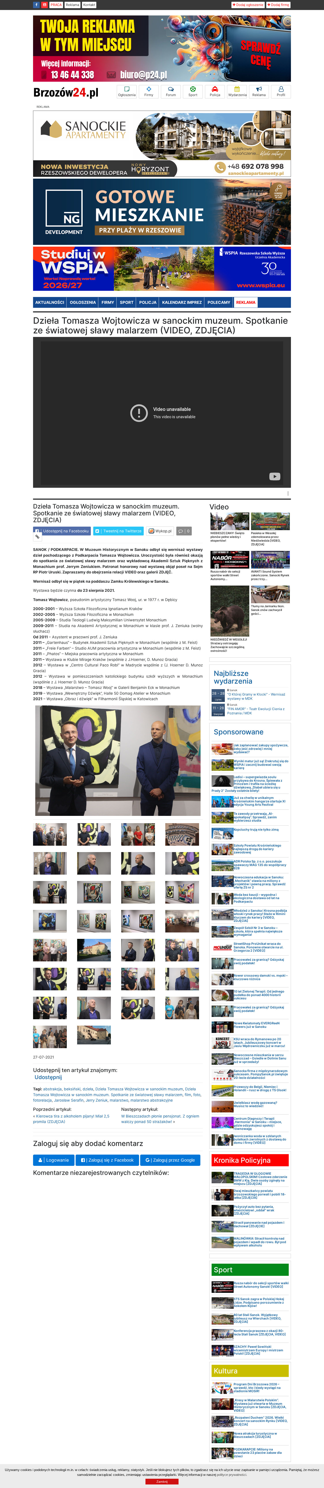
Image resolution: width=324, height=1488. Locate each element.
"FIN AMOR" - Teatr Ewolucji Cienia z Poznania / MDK (256, 709)
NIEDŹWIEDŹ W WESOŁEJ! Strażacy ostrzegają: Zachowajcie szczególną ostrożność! (228, 645)
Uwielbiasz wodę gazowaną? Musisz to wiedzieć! (255, 1104)
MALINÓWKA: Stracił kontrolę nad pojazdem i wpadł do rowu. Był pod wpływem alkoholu (260, 1242)
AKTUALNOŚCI (49, 302)
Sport (192, 95)
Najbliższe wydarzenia (233, 677)
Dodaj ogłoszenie (249, 5)
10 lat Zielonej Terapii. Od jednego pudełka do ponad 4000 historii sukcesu (259, 994)
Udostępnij (48, 1077)
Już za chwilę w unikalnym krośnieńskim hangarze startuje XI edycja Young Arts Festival (259, 801)
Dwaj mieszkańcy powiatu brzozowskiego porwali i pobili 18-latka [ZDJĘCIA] (260, 1194)
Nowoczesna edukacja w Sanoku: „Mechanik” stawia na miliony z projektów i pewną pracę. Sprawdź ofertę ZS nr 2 (260, 882)
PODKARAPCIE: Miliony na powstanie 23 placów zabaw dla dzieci (258, 1452)
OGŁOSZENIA (83, 302)
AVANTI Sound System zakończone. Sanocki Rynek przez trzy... (270, 575)
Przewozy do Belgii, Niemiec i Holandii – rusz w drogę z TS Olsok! (260, 1088)
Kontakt (89, 5)
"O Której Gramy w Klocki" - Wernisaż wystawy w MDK (256, 694)
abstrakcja (52, 1089)
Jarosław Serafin (69, 1100)
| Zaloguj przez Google (172, 1160)
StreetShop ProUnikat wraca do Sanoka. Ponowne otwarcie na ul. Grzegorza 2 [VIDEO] (258, 947)
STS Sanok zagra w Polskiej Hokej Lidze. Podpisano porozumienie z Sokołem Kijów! (259, 1302)
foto (196, 1095)
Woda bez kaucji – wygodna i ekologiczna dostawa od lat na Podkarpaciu (256, 898)
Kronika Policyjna (242, 1160)
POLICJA (147, 302)
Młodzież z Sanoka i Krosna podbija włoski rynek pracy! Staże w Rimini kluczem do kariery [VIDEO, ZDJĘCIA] (260, 916)
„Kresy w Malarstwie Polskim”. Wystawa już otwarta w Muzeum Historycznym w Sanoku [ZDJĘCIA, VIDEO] (260, 1405)
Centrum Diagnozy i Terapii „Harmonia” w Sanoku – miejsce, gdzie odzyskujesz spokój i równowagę (258, 1124)
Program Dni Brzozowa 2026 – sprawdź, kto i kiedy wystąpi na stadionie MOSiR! (257, 1387)
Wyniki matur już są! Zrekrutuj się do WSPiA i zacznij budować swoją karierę (261, 764)
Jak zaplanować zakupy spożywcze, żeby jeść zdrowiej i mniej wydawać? (261, 748)
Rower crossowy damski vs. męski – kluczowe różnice (261, 977)
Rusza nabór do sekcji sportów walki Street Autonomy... (225, 575)
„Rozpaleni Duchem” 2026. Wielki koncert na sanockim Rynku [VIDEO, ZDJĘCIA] (261, 1421)
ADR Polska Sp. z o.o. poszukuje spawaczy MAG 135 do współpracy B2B (260, 864)
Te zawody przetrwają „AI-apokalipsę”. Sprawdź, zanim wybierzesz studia (255, 817)
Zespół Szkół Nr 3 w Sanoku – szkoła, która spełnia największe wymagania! (258, 931)
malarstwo (119, 1100)
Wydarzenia (237, 95)
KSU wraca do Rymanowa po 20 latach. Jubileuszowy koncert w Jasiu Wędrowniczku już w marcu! (259, 1042)
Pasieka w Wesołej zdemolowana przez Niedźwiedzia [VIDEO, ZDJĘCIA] (266, 538)
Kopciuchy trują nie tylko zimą (256, 829)
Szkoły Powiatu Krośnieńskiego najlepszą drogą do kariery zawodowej (257, 848)
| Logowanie (55, 1160)
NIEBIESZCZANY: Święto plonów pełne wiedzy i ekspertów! (227, 536)
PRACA (56, 5)
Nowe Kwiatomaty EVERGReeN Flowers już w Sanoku (256, 1024)
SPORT (127, 302)
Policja (215, 95)
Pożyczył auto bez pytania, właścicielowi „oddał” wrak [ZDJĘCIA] (254, 1210)
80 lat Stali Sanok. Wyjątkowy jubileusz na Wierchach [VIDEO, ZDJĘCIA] (257, 1318)
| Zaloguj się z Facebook (109, 1160)
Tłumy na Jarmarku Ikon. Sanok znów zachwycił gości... (268, 609)
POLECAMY (219, 302)
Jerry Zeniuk (97, 1100)
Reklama (72, 5)
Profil (281, 95)
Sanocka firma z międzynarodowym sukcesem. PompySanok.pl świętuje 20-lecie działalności (261, 1074)
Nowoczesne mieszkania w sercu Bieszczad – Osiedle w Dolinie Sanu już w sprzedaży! (260, 1058)
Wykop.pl (162, 531)
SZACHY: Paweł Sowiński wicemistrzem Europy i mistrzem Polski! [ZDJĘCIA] (258, 1350)
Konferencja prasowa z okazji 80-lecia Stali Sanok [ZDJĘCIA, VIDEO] (260, 1332)
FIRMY (108, 302)
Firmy (148, 95)
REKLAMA (245, 302)
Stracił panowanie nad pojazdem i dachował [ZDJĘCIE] (259, 1224)
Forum (171, 95)
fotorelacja (42, 1100)
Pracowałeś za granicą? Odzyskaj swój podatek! (259, 961)
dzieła (88, 1089)
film (188, 1095)
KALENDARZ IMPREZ (182, 302)
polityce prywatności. (232, 1475)
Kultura (226, 1371)
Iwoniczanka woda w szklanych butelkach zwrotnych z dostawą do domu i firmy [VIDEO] (260, 1139)
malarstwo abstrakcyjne (151, 1100)
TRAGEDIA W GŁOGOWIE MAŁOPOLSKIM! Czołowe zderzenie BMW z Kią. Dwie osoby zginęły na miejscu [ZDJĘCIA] (260, 1178)
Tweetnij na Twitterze (122, 531)
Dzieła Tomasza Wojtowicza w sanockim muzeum (139, 1089)
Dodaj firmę (279, 5)
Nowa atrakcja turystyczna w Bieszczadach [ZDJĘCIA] (255, 1435)
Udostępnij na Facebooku (65, 531)
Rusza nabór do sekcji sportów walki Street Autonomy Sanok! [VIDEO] (261, 1284)
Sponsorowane (239, 732)
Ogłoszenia (127, 95)
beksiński (72, 1089)
